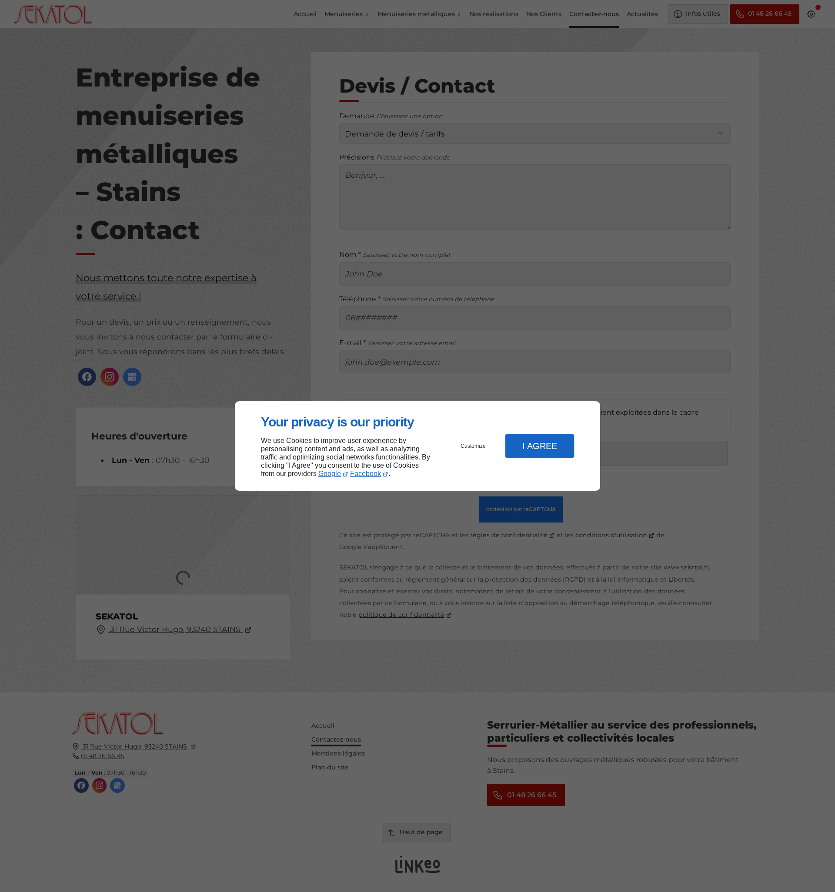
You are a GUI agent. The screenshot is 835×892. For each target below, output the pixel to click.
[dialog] (417, 446)
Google (329, 473)
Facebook (365, 473)
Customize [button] (473, 446)
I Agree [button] (539, 446)
